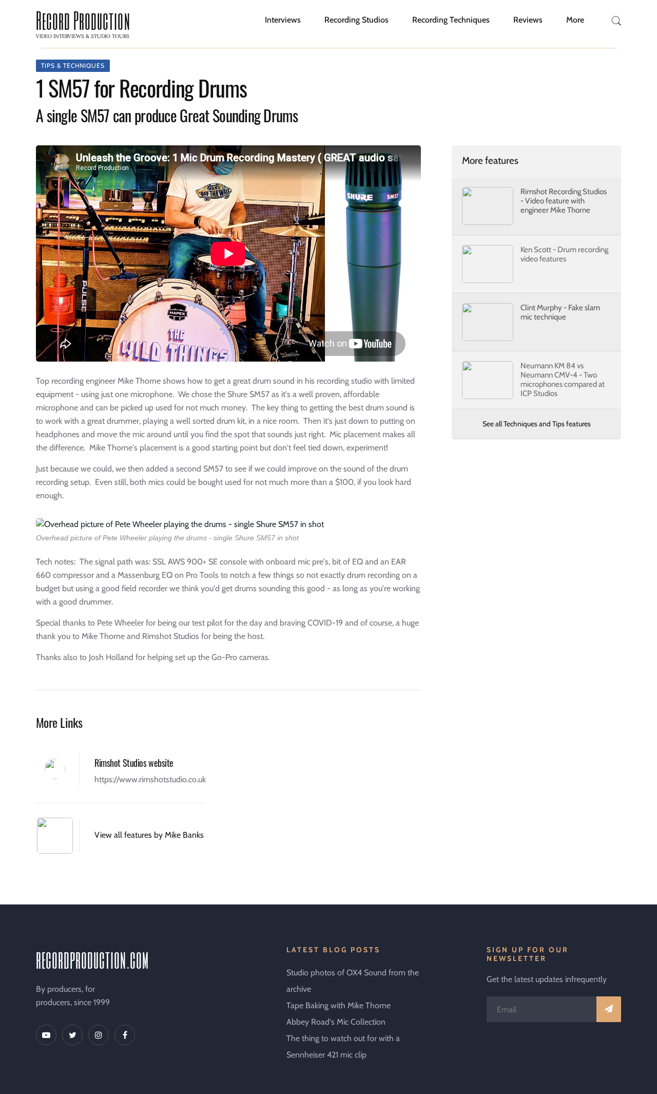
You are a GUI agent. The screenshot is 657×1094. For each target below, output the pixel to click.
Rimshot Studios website (133, 762)
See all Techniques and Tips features (536, 423)
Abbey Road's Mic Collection (335, 1022)
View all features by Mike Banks (149, 835)
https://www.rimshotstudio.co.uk (150, 779)
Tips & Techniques (73, 65)
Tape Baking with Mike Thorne (338, 1005)
